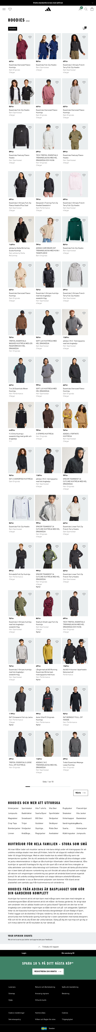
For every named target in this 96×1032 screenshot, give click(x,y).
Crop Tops (12, 823)
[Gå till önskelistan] (10, 9)
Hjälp (10, 1000)
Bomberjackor (14, 829)
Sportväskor (27, 808)
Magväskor (13, 818)
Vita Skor (53, 808)
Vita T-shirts (40, 808)
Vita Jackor (81, 813)
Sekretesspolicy (14, 1019)
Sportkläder (54, 813)
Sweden (52, 1028)
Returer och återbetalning (45, 987)
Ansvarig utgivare (42, 993)
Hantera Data (40, 1013)
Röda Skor (53, 829)
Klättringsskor (69, 834)
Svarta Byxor (40, 813)
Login (24, 953)
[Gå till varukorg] (92, 9)
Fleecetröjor (81, 808)
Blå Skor (39, 818)
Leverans (12, 987)
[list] (44, 29)
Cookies (65, 1013)
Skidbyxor (53, 823)
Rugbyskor (67, 808)
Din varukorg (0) (68, 953)
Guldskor (39, 823)
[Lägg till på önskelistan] (30, 37)
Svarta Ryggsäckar (68, 829)
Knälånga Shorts (26, 834)
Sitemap (11, 993)
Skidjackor (53, 818)
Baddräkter (27, 813)
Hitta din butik (40, 1000)
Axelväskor (53, 834)
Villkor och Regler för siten (45, 1019)
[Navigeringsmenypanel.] (4, 9)
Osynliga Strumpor (39, 829)
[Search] (86, 9)
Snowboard (27, 818)
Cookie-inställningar (16, 1013)
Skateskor (67, 813)
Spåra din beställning (70, 987)
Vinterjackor (13, 808)
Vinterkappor (68, 818)
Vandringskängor (70, 823)
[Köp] (48, 10)
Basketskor (81, 818)
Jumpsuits (12, 813)
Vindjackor (26, 829)
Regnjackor (40, 834)
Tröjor (24, 823)
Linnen (11, 834)
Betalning (65, 993)
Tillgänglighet (67, 1019)
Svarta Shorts (79, 823)
